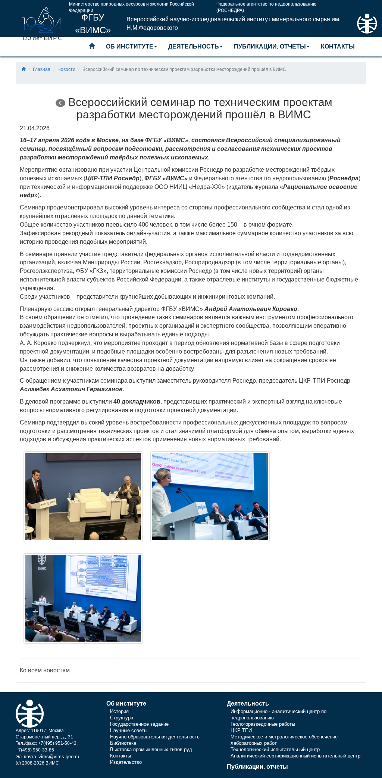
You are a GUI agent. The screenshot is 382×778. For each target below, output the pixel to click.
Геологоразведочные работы (263, 724)
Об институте (129, 46)
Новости (66, 69)
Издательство (126, 762)
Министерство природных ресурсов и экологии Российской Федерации (131, 5)
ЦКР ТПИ (241, 730)
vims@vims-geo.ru (58, 756)
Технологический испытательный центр (275, 749)
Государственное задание (139, 724)
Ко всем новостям (45, 670)
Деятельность (193, 46)
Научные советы (128, 730)
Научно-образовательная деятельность (155, 737)
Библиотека (123, 743)
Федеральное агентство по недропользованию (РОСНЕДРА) (266, 5)
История (119, 711)
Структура (121, 718)
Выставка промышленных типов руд (151, 749)
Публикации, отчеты (270, 46)
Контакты (338, 46)
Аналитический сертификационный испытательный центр (295, 756)
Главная (41, 69)
